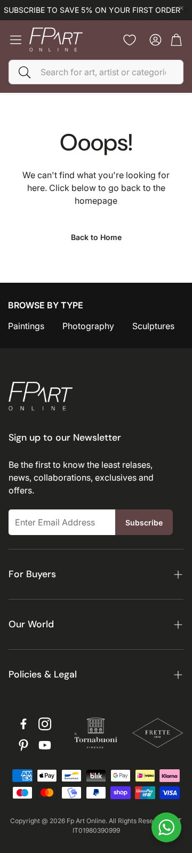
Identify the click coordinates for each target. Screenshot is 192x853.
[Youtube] (44, 745)
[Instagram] (44, 724)
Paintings (26, 326)
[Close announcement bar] (181, 8)
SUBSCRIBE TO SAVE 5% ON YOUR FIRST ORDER (92, 10)
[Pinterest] (23, 745)
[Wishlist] (129, 40)
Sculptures (153, 326)
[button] (96, 72)
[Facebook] (23, 724)
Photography (88, 326)
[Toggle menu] (16, 40)
